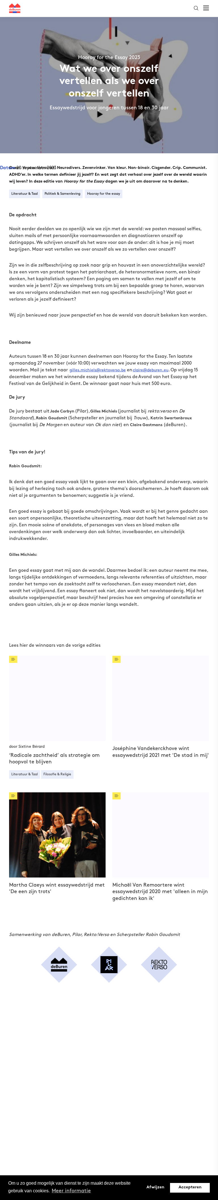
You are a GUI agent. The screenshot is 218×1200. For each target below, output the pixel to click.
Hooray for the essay (103, 193)
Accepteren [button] (190, 1187)
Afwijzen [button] (155, 1187)
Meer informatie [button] (71, 1191)
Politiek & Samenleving (62, 193)
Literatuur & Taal (24, 193)
